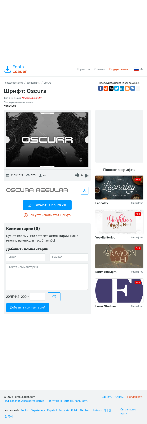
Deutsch (85, 410)
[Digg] (111, 88)
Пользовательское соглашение (24, 401)
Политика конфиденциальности (67, 401)
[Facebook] (100, 88)
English (25, 410)
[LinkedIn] (122, 88)
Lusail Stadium (105, 306)
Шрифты (83, 69)
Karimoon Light (105, 271)
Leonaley (101, 203)
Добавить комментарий (27, 307)
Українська (38, 410)
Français (64, 410)
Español (52, 410)
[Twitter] (116, 88)
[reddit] (106, 88)
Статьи (99, 69)
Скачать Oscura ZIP (50, 205)
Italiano (96, 410)
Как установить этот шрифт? (50, 215)
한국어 (9, 416)
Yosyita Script (105, 237)
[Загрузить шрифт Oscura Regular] (84, 191)
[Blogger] (127, 88)
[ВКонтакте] (132, 88)
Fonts (19, 69)
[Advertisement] (73, 31)
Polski (74, 410)
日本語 (107, 410)
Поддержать (118, 69)
